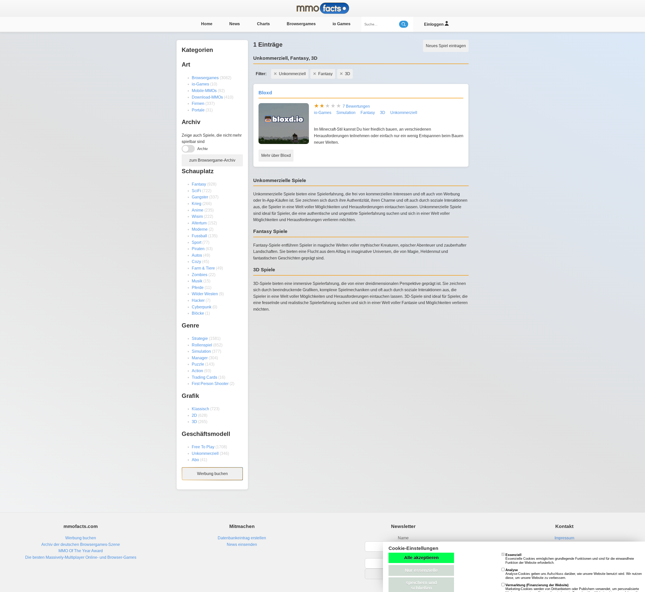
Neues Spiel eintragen (446, 46)
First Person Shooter (210, 383)
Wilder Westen (205, 294)
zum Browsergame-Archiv (212, 160)
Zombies (199, 275)
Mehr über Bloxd (276, 155)
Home (206, 24)
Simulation (201, 351)
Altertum (199, 223)
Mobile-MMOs (204, 90)
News (234, 24)
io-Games (200, 84)
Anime (197, 210)
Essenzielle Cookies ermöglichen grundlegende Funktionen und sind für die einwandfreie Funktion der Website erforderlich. (569, 559)
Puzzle (198, 364)
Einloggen (434, 24)
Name (403, 538)
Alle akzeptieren (421, 557)
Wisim (197, 216)
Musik (197, 281)
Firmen (198, 103)
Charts (263, 24)
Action (197, 371)
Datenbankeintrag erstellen (242, 538)
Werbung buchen (212, 473)
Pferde (198, 287)
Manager (200, 358)
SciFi (196, 191)
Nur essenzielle (421, 570)
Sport (196, 242)
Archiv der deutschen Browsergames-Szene (80, 544)
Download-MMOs (207, 97)
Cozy (196, 261)
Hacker (198, 300)
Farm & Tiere (203, 268)
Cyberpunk (201, 307)
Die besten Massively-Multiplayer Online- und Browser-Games (80, 557)
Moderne (200, 229)
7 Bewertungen (356, 106)
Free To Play (203, 447)
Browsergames (301, 24)
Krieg (196, 203)
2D (194, 415)
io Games (341, 24)
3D (194, 422)
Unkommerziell (205, 453)
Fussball (199, 236)
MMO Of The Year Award (80, 551)
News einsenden (242, 544)
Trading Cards (204, 377)
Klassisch (200, 409)
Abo (195, 460)
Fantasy (199, 184)
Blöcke (198, 313)
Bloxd (265, 92)
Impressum (564, 538)
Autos (197, 255)
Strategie (200, 338)
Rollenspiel (202, 345)
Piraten (198, 249)
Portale (198, 110)
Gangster (200, 197)
